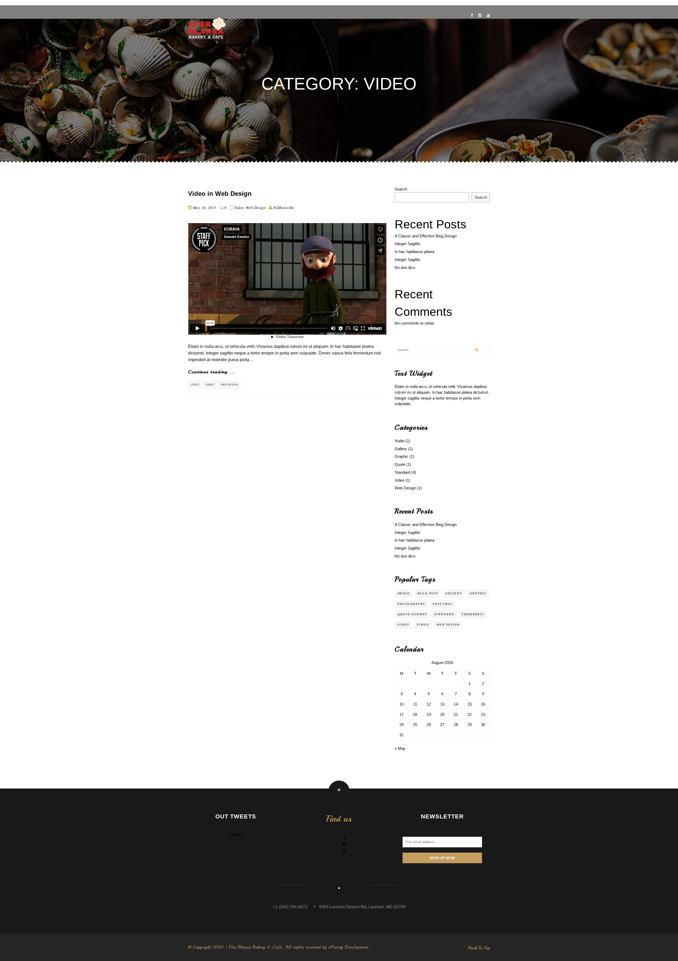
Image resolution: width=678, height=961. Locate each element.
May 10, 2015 (204, 207)
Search (401, 189)
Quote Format (412, 614)
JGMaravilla (283, 207)
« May (400, 748)
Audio (399, 441)
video (195, 384)
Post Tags (442, 604)
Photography (411, 604)
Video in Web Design (220, 193)
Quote (400, 464)
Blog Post (427, 593)
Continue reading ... (211, 372)
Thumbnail (473, 614)
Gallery (401, 448)
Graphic (401, 456)
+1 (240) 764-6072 (290, 907)
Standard (402, 472)
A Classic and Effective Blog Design (426, 236)
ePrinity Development (348, 947)
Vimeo (210, 384)
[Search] (476, 350)
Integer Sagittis (407, 243)
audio (403, 593)
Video (239, 207)
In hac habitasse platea (414, 251)
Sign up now (442, 858)
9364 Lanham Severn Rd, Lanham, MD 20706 (362, 907)
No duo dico (405, 267)
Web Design (256, 207)
